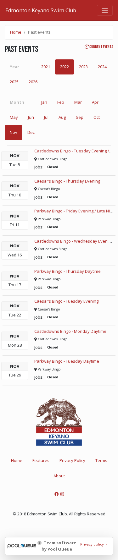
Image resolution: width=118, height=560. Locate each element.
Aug (62, 117)
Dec (31, 132)
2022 (64, 66)
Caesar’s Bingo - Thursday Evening (67, 181)
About (59, 476)
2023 (83, 66)
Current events (101, 47)
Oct (96, 117)
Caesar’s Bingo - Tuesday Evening (66, 301)
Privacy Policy (72, 460)
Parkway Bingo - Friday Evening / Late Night (75, 211)
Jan (44, 102)
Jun (31, 117)
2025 (14, 82)
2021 (45, 66)
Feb (60, 102)
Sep (79, 117)
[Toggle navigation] (105, 10)
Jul (46, 117)
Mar (78, 102)
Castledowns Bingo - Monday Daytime (70, 331)
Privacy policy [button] (92, 544)
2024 (102, 66)
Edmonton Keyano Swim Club (40, 10)
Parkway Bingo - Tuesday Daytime (66, 361)
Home (15, 32)
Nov (13, 132)
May (14, 117)
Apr (95, 102)
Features (40, 460)
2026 (33, 82)
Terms (101, 460)
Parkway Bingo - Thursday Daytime (67, 271)
